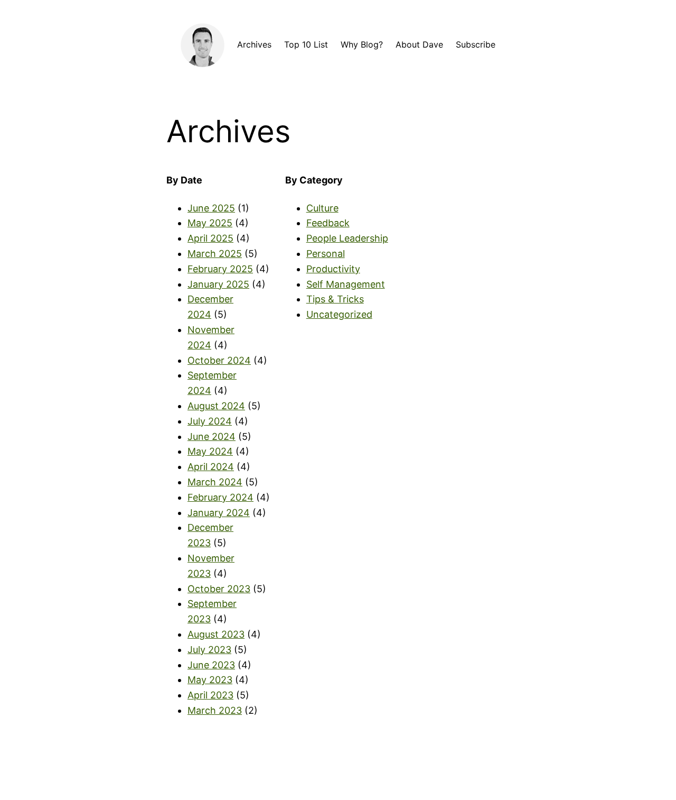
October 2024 (219, 360)
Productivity (333, 268)
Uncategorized (339, 314)
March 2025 (214, 253)
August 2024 (216, 405)
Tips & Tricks (335, 299)
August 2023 (216, 634)
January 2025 (218, 284)
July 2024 (209, 421)
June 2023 (211, 664)
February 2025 (220, 268)
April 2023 (210, 695)
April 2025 (210, 238)
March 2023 (214, 710)
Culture (322, 208)
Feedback (328, 222)
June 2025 (211, 208)
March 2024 (214, 482)
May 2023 (209, 679)
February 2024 (220, 497)
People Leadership (347, 238)
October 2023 (218, 588)
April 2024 (210, 466)
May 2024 (210, 451)
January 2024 (218, 512)
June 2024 (211, 436)
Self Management (345, 284)
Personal (325, 253)
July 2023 (209, 649)
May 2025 (209, 222)
